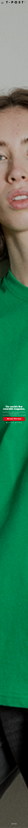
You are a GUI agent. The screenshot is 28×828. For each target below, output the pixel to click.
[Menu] (2, 2)
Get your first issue (14, 419)
